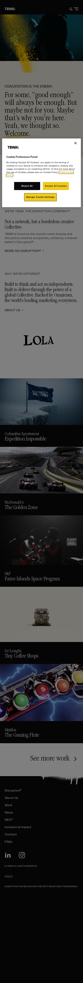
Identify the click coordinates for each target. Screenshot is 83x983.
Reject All (27, 186)
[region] (41, 173)
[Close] (75, 143)
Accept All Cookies (56, 186)
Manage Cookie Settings (40, 197)
